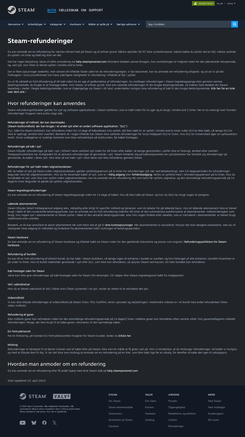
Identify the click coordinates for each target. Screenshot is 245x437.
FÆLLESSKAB (68, 10)
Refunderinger (176, 426)
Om (83, 10)
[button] (16, 24)
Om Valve (150, 401)
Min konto (213, 419)
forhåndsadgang (142, 174)
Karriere (149, 407)
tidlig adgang (117, 174)
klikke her (124, 335)
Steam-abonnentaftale (121, 407)
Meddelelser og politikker (182, 413)
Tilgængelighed (176, 407)
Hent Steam (214, 401)
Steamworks (115, 413)
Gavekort (114, 426)
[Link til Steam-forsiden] (21, 13)
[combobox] (188, 24)
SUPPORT (96, 10)
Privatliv (172, 401)
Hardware (150, 413)
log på (220, 3)
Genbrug (149, 419)
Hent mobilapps (216, 407)
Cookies (172, 419)
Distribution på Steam (120, 419)
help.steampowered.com (91, 61)
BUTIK (51, 10)
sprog (230, 3)
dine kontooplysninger (119, 225)
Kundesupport (215, 413)
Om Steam (115, 401)
